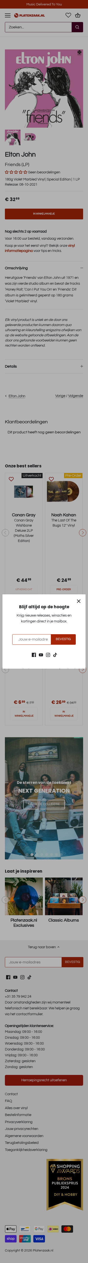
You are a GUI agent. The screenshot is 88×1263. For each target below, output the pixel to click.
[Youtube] (41, 654)
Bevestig (63, 639)
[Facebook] (34, 654)
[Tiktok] (55, 654)
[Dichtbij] (78, 601)
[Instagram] (48, 654)
